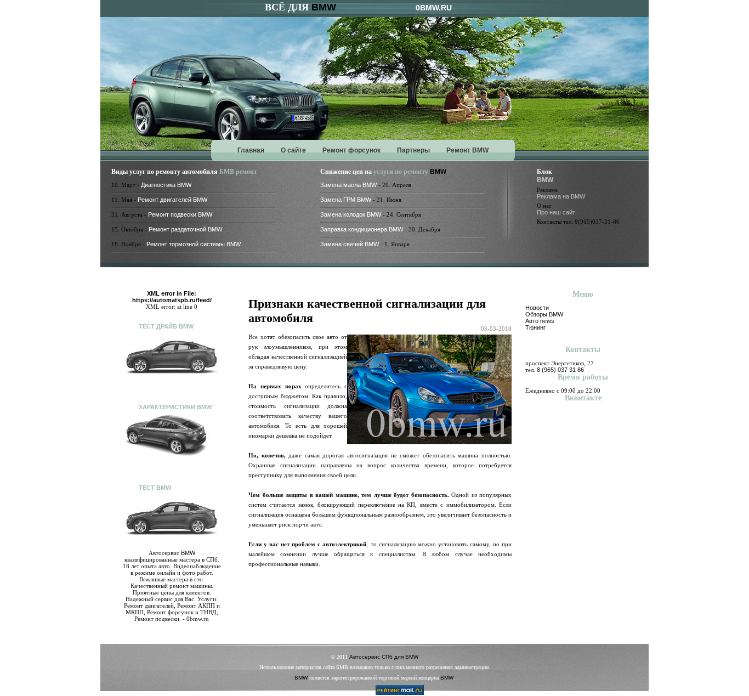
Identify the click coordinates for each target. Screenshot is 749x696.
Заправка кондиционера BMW (361, 229)
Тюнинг (535, 327)
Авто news (539, 321)
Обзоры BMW (544, 314)
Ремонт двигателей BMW (172, 199)
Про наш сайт (556, 212)
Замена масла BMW (348, 185)
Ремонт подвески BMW (180, 214)
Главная (250, 150)
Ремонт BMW (467, 150)
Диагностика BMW (166, 185)
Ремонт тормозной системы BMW (193, 244)
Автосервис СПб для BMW (383, 657)
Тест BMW (155, 487)
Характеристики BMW (175, 407)
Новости (537, 307)
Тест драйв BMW (166, 326)
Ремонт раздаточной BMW (185, 229)
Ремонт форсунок (351, 150)
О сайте (293, 150)
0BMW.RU (434, 7)
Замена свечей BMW (349, 244)
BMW (323, 7)
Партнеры (413, 150)
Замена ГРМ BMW (345, 199)
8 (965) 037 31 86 (560, 369)
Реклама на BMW (561, 196)
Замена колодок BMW (350, 214)
